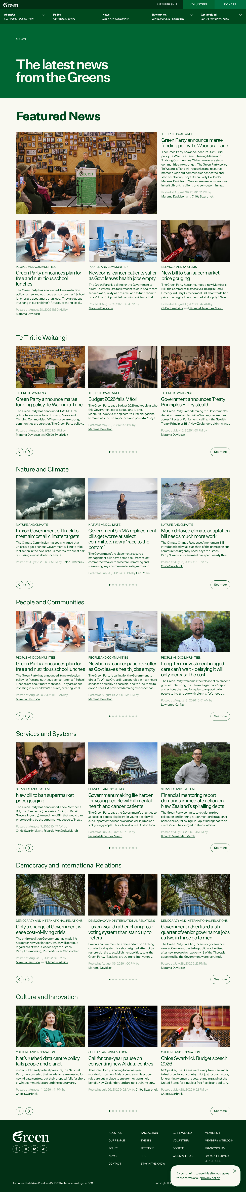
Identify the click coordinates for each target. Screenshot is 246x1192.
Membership (167, 4)
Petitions (147, 1148)
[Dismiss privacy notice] (234, 1171)
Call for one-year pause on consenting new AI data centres (120, 1061)
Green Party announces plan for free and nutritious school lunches (48, 279)
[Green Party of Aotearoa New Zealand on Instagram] (25, 1149)
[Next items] (29, 452)
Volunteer (199, 4)
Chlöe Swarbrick (203, 196)
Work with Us (182, 1156)
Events (146, 1140)
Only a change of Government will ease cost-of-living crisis (50, 930)
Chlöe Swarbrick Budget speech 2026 (194, 1061)
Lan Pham (143, 573)
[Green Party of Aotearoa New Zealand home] (31, 1136)
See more (220, 451)
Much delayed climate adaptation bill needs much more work (195, 534)
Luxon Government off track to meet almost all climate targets (47, 534)
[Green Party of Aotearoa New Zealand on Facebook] (16, 1149)
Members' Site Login (219, 1140)
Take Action (149, 1133)
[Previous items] (19, 452)
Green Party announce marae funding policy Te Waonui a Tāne (194, 143)
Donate (230, 4)
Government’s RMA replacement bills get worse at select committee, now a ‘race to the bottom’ (122, 539)
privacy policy (210, 1178)
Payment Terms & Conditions (217, 1159)
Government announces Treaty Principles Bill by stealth (193, 402)
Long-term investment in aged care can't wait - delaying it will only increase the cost (192, 669)
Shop (144, 1156)
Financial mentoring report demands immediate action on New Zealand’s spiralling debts (192, 801)
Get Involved (182, 1133)
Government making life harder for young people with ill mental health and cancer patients (120, 801)
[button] (24, 16)
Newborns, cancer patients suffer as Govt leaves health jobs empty (123, 276)
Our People (117, 1140)
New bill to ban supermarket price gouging (190, 276)
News (113, 1156)
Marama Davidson (173, 196)
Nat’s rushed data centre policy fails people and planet (47, 1061)
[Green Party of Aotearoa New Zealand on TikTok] (43, 1149)
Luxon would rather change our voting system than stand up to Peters (120, 933)
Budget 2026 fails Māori (112, 399)
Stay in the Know (153, 1164)
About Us (115, 1133)
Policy (113, 1148)
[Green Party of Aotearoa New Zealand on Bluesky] (34, 1149)
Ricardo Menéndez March (206, 308)
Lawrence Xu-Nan (173, 704)
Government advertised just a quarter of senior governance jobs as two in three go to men (195, 933)
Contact (115, 1164)
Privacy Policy (215, 1148)
